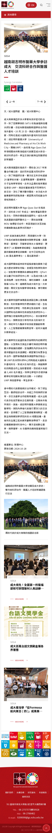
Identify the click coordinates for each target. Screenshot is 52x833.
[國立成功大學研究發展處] (7, 5)
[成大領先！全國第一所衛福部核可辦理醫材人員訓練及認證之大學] (26, 574)
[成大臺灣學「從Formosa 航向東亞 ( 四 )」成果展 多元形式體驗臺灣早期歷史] (26, 697)
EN (32, 5)
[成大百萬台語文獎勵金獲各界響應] (26, 635)
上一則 (10, 101)
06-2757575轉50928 (29, 809)
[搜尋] (41, 5)
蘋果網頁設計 (36, 826)
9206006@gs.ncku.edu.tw (30, 817)
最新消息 (26, 796)
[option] (26, 38)
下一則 (41, 101)
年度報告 (43, 792)
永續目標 (20, 792)
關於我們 (9, 792)
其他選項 (11, 14)
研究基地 (31, 792)
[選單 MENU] (48, 5)
